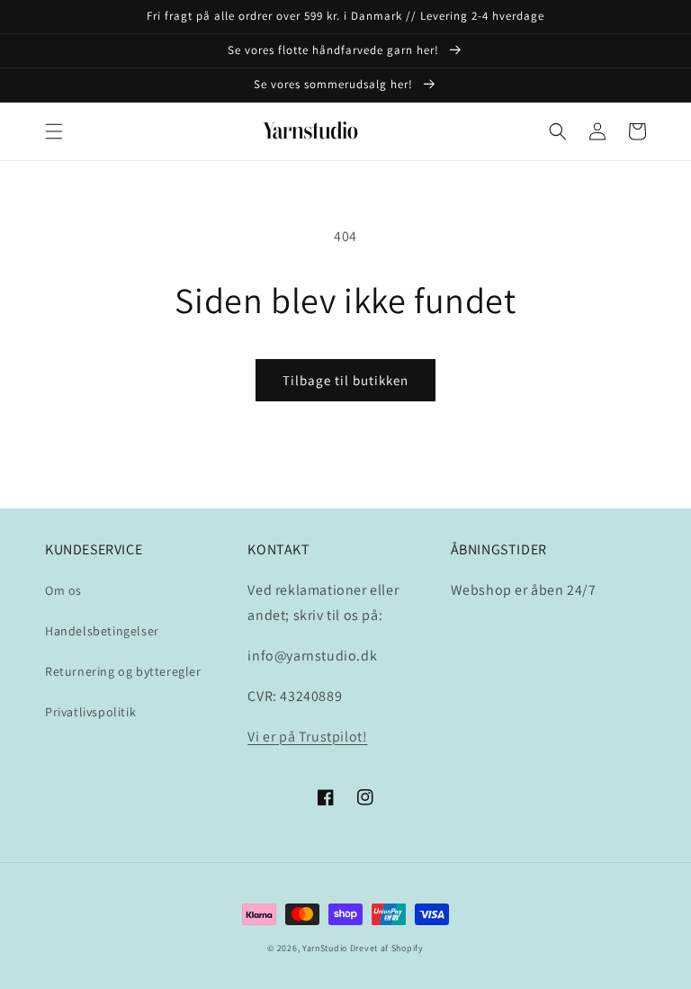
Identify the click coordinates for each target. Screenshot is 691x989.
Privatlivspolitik (90, 712)
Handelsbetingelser (102, 631)
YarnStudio (324, 948)
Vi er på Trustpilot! (307, 736)
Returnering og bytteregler (123, 671)
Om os (63, 590)
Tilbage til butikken (345, 380)
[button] (54, 131)
